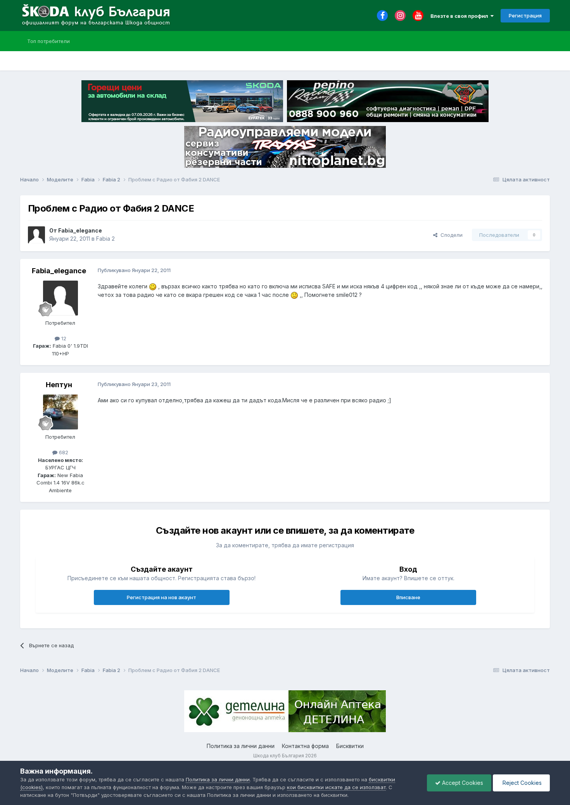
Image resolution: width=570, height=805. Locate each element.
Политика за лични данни (241, 746)
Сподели (450, 235)
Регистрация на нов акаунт (161, 597)
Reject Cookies (521, 782)
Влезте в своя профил (460, 16)
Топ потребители (48, 41)
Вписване (408, 597)
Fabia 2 (105, 238)
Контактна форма (305, 746)
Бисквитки (350, 746)
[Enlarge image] (153, 286)
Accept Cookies (461, 782)
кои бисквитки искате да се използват (336, 787)
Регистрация (525, 15)
